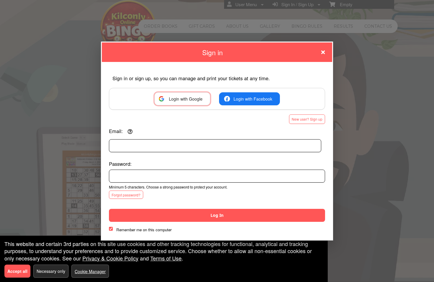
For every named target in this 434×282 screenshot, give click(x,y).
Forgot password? (126, 194)
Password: (120, 163)
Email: (116, 131)
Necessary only (51, 271)
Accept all (17, 271)
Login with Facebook (253, 99)
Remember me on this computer (144, 229)
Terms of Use (166, 258)
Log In (217, 215)
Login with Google (186, 99)
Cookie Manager (90, 271)
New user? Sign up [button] (307, 119)
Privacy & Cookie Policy (110, 258)
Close (323, 52)
